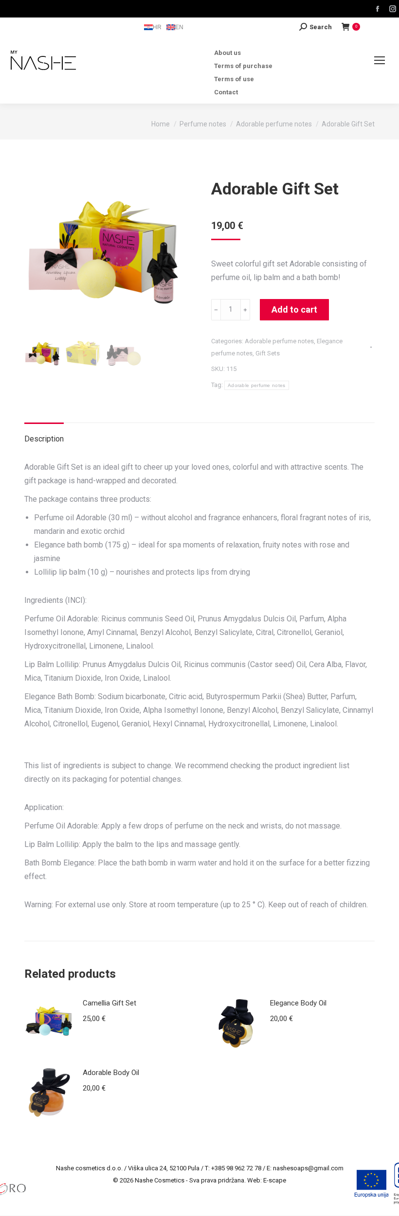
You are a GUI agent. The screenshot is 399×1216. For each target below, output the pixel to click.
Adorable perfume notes (279, 341)
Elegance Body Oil (298, 1003)
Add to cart (294, 309)
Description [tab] (44, 438)
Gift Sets (267, 353)
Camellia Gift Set (109, 1003)
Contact (226, 92)
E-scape (274, 1180)
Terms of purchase (243, 66)
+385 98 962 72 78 (236, 1168)
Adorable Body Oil (111, 1072)
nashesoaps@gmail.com (308, 1168)
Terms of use (234, 79)
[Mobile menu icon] (379, 60)
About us (227, 52)
